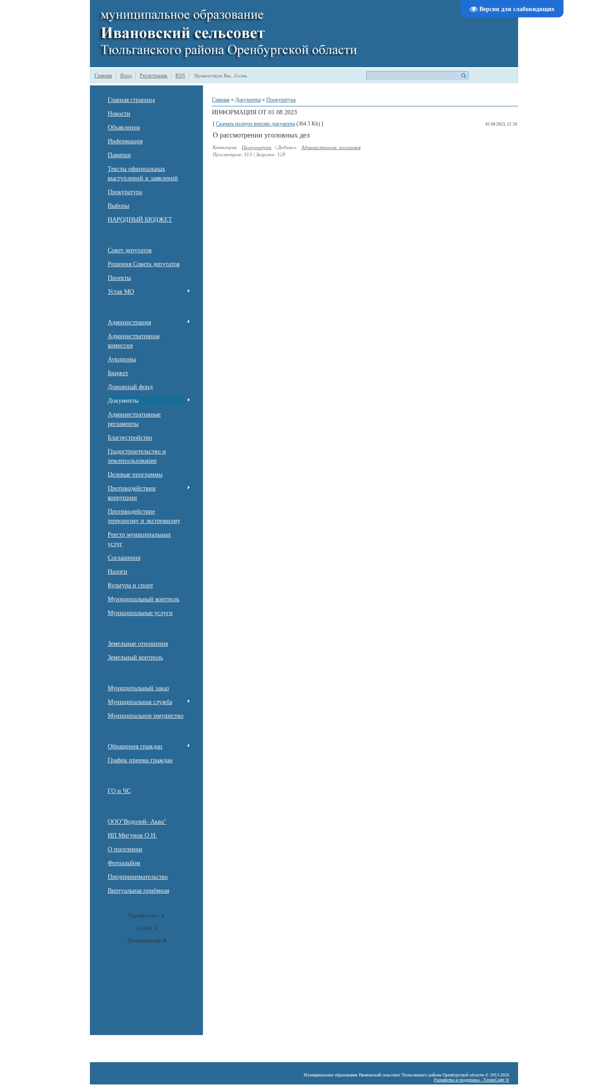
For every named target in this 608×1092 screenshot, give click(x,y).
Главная (103, 76)
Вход (126, 76)
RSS (180, 76)
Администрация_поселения (331, 147)
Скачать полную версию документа (255, 124)
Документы (248, 100)
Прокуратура (281, 100)
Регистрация (153, 76)
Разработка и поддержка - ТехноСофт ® (471, 1079)
